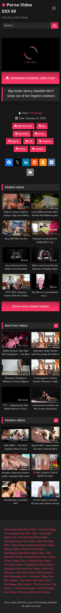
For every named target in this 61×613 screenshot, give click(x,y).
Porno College (47, 529)
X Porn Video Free (14, 560)
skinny (22, 148)
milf (30, 141)
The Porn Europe (25, 588)
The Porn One (42, 584)
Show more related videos (30, 306)
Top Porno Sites (25, 572)
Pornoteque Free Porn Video (20, 529)
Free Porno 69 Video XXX (35, 580)
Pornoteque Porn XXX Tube (21, 533)
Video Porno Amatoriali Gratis (28, 545)
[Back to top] (50, 603)
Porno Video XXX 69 (17, 8)
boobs (41, 133)
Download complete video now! (32, 78)
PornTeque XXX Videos (17, 584)
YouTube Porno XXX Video (19, 541)
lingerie (15, 141)
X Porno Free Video (38, 560)
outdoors (46, 141)
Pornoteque (35, 113)
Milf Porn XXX (25, 126)
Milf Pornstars (45, 572)
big (43, 126)
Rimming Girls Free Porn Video (22, 568)
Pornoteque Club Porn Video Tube (24, 553)
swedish (39, 148)
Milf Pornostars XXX (15, 576)
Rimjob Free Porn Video (39, 564)
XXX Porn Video (13, 564)
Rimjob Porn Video (33, 549)
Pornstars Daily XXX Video (34, 592)
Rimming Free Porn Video (40, 557)
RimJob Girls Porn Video (33, 537)
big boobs (23, 133)
